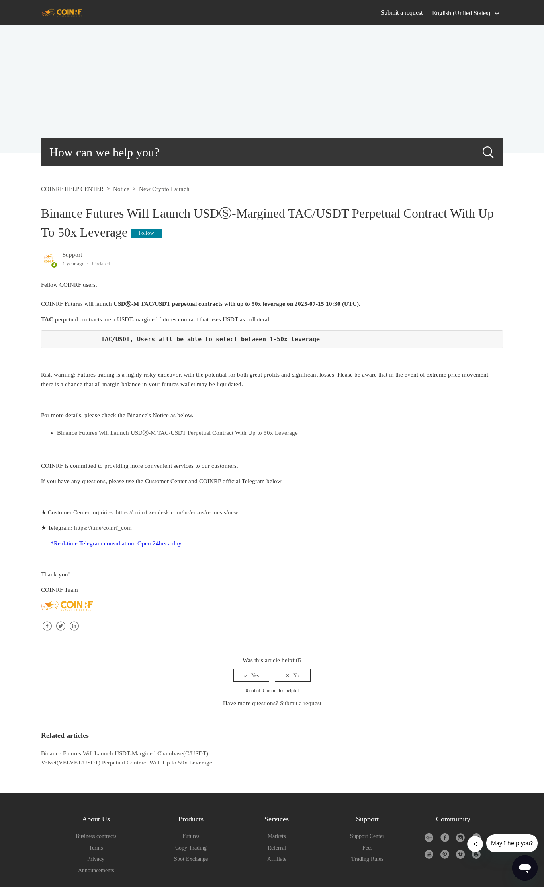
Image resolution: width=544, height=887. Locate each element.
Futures (190, 836)
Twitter (61, 632)
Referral (277, 848)
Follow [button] (146, 233)
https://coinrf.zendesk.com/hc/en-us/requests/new (177, 512)
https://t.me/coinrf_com (103, 528)
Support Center (367, 836)
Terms (96, 848)
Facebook (47, 632)
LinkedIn (74, 632)
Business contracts (96, 836)
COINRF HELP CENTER (72, 189)
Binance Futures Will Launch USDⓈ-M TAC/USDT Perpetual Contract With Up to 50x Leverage (177, 433)
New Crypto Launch (164, 189)
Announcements (96, 870)
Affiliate (276, 859)
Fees (367, 848)
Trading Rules (367, 859)
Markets (277, 836)
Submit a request (402, 12)
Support (72, 254)
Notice (121, 189)
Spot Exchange (191, 859)
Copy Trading (191, 848)
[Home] (62, 12)
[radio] (251, 675)
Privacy (95, 859)
